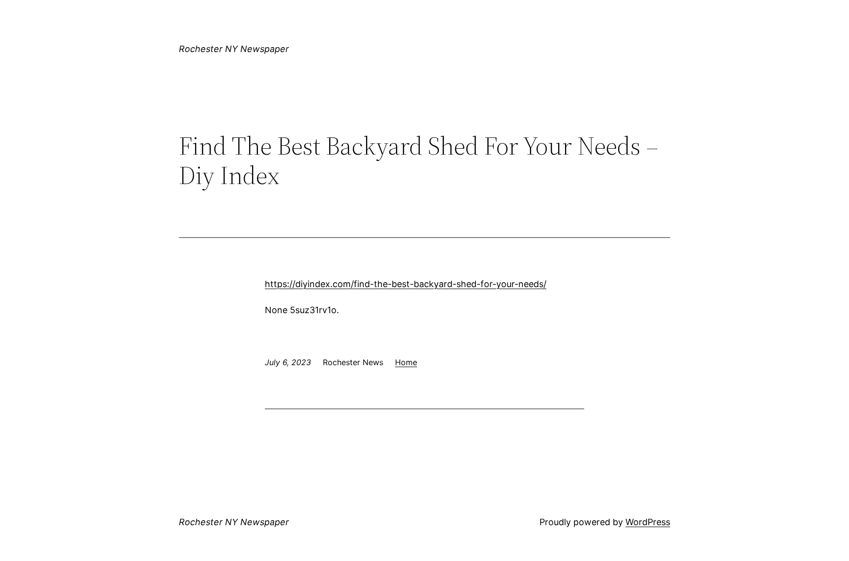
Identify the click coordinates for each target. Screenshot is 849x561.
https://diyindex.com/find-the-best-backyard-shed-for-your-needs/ (405, 284)
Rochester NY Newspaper (234, 49)
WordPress (647, 522)
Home (406, 362)
